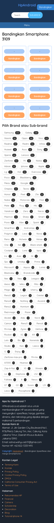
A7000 (9, 362)
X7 (7, 385)
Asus (26, 149)
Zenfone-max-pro (14, 357)
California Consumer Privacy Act (21, 482)
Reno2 (9, 306)
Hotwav (24, 239)
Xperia (9, 155)
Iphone (26, 166)
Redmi (27, 143)
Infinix (44, 143)
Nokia (41, 160)
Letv (8, 340)
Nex (8, 278)
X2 (23, 334)
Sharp (27, 216)
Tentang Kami (11, 464)
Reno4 (9, 301)
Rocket (9, 334)
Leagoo (37, 278)
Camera (9, 502)
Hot (22, 172)
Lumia (44, 267)
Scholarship (10, 505)
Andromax (31, 228)
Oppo (27, 138)
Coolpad (10, 250)
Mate (8, 205)
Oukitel (42, 295)
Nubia (9, 200)
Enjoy (19, 351)
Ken (23, 346)
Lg (8, 172)
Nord (39, 317)
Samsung (11, 132)
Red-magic (11, 312)
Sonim (32, 385)
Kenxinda (36, 340)
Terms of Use (11, 485)
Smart (43, 216)
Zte (39, 194)
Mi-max (9, 329)
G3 (19, 385)
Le (7, 374)
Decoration (10, 509)
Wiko (24, 284)
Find (44, 200)
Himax (41, 239)
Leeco (37, 346)
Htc (37, 205)
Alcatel (9, 317)
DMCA (8, 478)
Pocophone (26, 390)
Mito (38, 284)
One (8, 245)
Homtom (26, 306)
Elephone (22, 374)
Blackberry (27, 177)
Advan (9, 166)
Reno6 (41, 323)
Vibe (23, 222)
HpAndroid (27, 5)
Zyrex (25, 329)
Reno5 (9, 295)
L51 (46, 385)
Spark (38, 222)
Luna (26, 250)
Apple (43, 166)
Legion (25, 295)
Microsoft (10, 267)
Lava (26, 233)
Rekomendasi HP (13, 495)
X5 (26, 368)
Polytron (10, 233)
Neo (21, 278)
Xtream (40, 368)
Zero (27, 211)
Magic (9, 289)
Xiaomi (10, 138)
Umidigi (23, 261)
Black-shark (38, 245)
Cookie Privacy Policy (15, 475)
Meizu (9, 183)
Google (26, 183)
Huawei (10, 149)
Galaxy (31, 132)
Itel (21, 245)
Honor (9, 194)
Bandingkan (45, 7)
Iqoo (41, 250)
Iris (7, 256)
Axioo (9, 284)
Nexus (36, 379)
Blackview (11, 273)
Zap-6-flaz (11, 368)
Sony (42, 149)
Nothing (26, 301)
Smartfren (11, 228)
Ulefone (40, 329)
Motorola (27, 200)
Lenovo (27, 155)
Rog (23, 205)
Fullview (9, 379)
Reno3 (26, 323)
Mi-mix (36, 357)
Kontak (8, 468)
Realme (10, 143)
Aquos (28, 267)
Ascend (43, 301)
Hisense (25, 362)
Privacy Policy (12, 471)
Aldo (25, 317)
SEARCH (35, 15)
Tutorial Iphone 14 (13, 516)
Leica (8, 390)
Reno (8, 239)
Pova (8, 222)
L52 (37, 374)
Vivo (43, 138)
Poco (9, 177)
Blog (7, 512)
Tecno (28, 188)
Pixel (25, 194)
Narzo (43, 211)
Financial (9, 499)
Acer (21, 256)
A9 (35, 334)
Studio (9, 346)
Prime (38, 261)
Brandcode (31, 273)
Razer (29, 312)
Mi (26, 160)
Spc (8, 261)
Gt (34, 256)
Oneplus (10, 188)
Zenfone (10, 160)
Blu (21, 340)
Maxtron (10, 216)
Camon (9, 323)
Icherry (36, 289)
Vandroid (10, 211)
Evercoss (38, 172)
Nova (41, 233)
